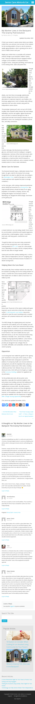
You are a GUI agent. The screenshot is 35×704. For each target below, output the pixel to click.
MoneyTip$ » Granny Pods (13, 512)
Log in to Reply (5, 491)
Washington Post (8, 177)
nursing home (24, 187)
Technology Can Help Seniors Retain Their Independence (17, 688)
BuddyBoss (24, 696)
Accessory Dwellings (11, 372)
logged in (12, 606)
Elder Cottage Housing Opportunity (11, 396)
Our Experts (17, 699)
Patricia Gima (7, 35)
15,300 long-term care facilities (14, 312)
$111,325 (15, 246)
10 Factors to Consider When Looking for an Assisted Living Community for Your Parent (17, 644)
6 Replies (15, 35)
